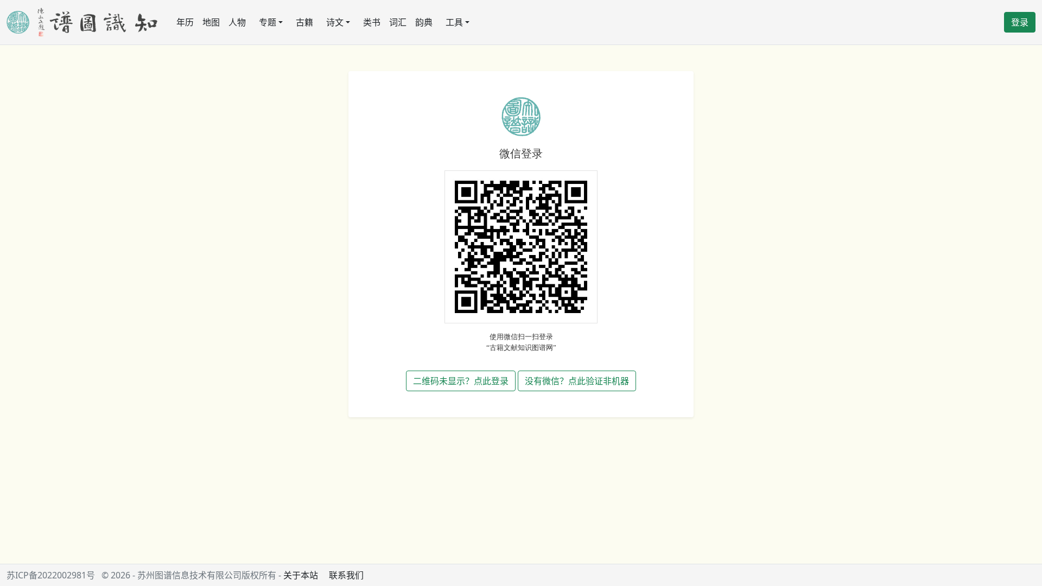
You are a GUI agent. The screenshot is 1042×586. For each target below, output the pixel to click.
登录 (1019, 22)
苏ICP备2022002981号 (51, 575)
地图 (211, 22)
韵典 (424, 22)
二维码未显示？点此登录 (461, 381)
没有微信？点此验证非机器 (577, 381)
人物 (237, 22)
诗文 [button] (335, 22)
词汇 (397, 22)
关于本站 (300, 575)
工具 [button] (454, 22)
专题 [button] (267, 22)
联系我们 (346, 575)
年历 (185, 22)
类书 (371, 22)
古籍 (304, 22)
